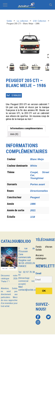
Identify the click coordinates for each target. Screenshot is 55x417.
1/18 (32, 217)
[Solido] (27, 4)
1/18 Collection (39, 21)
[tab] (26, 128)
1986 (32, 204)
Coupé (34, 172)
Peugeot (35, 197)
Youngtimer (37, 178)
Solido (9, 21)
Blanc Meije (37, 159)
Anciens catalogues (41, 257)
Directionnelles (39, 191)
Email (38, 273)
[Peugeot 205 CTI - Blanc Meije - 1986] (12, 67)
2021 (32, 210)
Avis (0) (14, 134)
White (33, 165)
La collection (22, 21)
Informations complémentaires (26, 128)
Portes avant (37, 184)
